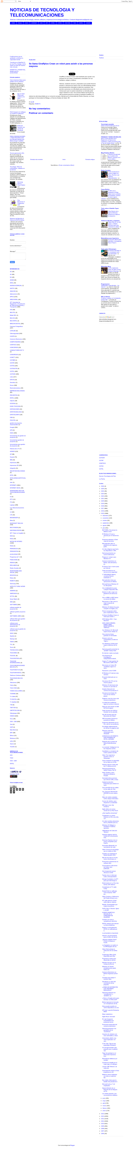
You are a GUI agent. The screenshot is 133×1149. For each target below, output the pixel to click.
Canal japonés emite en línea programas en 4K (110, 1071)
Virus (11, 718)
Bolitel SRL (13, 315)
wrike (11, 741)
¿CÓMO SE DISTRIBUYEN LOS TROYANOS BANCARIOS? (110, 988)
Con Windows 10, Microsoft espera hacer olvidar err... (110, 630)
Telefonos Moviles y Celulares (110, 220)
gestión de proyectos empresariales (16, 423)
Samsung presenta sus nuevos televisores (108, 553)
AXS (41, 23)
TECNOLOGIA (14, 650)
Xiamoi (12, 744)
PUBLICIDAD (13, 559)
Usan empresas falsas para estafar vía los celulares (18, 80)
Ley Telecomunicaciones (17, 507)
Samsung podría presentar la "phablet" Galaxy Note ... (110, 649)
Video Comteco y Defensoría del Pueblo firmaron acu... (110, 897)
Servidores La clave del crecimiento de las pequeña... (109, 983)
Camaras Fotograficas (16, 326)
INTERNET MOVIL (15, 488)
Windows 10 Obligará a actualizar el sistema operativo (109, 826)
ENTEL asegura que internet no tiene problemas (110, 924)
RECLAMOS (13, 565)
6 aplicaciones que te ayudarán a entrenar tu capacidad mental (16, 58)
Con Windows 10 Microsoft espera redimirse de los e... (110, 645)
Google (12, 427)
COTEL (53, 23)
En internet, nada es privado (110, 653)
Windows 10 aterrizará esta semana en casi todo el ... (110, 685)
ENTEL (81, 23)
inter (11, 482)
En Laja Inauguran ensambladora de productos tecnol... (108, 1020)
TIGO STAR (13, 688)
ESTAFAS (12, 403)
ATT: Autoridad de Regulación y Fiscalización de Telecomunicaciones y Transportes (17, 305)
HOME (13, 23)
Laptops (12, 505)
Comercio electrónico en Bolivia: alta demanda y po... (109, 562)
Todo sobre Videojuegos (108, 249)
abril (104, 1103)
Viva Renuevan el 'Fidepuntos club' (21, 202)
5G (11, 277)
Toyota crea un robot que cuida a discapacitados (109, 875)
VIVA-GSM (67, 23)
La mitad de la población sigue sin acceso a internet (110, 703)
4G (11, 274)
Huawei (12, 457)
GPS (11, 430)
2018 (102, 506)
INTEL (12, 475)
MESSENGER (14, 517)
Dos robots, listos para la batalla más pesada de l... (110, 1080)
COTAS (60, 23)
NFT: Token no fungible (16, 533)
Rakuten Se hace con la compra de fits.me (109, 963)
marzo (105, 1105)
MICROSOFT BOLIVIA (16, 523)
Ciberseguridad (14, 333)
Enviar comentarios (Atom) (66, 165)
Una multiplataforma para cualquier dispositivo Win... (110, 588)
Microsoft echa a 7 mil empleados (108, 1084)
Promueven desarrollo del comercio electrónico (109, 1025)
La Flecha (102, 479)
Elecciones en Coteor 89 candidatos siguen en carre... (109, 666)
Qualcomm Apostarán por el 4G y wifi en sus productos (110, 723)
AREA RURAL (14, 299)
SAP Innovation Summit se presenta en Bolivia (109, 719)
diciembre (106, 515)
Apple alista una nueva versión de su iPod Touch (110, 809)
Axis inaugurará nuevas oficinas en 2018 (109, 871)
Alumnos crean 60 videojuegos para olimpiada (107, 732)
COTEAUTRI (13, 368)
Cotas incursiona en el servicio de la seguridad (109, 571)
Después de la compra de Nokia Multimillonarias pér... (109, 743)
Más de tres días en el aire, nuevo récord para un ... (110, 858)
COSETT (12, 357)
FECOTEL (13, 420)
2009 (102, 1126)
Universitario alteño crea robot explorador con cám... (109, 1039)
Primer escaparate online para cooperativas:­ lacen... (110, 611)
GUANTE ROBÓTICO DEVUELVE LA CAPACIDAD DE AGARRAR (108, 915)
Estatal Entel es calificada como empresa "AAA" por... (109, 892)
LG (11, 512)
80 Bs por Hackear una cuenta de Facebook (21, 128)
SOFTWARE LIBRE (15, 616)
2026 (102, 486)
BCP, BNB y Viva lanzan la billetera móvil (109, 530)
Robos (12, 578)
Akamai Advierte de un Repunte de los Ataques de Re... (109, 1089)
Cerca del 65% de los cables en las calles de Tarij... (110, 788)
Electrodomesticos (15, 388)
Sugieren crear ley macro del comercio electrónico (110, 699)
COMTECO (13, 344)
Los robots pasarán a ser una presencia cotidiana (109, 1094)
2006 (102, 1133)
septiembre (106, 523)
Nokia (11, 538)
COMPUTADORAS (15, 342)
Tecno (11, 647)
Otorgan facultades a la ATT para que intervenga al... (110, 879)
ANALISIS (13, 291)
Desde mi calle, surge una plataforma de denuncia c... (109, 593)
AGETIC (12, 288)
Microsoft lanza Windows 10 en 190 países (110, 584)
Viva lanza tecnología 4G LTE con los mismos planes (109, 694)
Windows (12, 738)
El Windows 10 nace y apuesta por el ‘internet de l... (110, 535)
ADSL (11, 283)
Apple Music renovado (108, 1016)
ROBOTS (37, 104)
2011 (102, 1121)
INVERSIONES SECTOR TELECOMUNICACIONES (17, 491)
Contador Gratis (14, 774)
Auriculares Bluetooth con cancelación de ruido (109, 846)
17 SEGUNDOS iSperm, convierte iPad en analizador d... (109, 576)
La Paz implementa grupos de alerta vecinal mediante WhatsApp (114, 269)
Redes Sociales (14, 568)
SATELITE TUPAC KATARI (17, 586)
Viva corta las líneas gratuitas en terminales (109, 634)
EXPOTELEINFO (15, 414)
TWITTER (13, 707)
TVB (11, 704)
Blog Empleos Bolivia (107, 153)
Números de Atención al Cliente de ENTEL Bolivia (17, 219)
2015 (102, 513)
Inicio (64, 159)
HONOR (88, 23)
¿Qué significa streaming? (109, 813)
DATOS (12, 379)
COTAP (12, 363)
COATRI (12, 336)
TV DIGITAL (13, 699)
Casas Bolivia (105, 189)
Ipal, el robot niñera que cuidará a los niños (21, 96)
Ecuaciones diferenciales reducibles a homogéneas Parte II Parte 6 (114, 241)
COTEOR (12, 374)
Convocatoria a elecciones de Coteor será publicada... (109, 867)
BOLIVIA (12, 318)
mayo (104, 1100)
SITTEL (12, 596)
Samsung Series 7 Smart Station (21, 183)
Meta (11, 520)
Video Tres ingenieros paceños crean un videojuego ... (108, 756)
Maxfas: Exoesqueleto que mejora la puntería (109, 905)
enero (104, 1110)
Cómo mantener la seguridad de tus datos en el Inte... (110, 761)
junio (104, 1098)
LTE (11, 515)
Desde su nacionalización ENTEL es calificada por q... (109, 929)
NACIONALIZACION (16, 530)
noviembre (106, 518)
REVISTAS (13, 575)
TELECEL (13, 655)
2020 (102, 501)
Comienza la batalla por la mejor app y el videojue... (110, 1063)
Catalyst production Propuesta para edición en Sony (110, 783)
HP (11, 454)
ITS (11, 502)
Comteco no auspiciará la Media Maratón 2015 (109, 854)
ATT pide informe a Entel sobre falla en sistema (109, 901)
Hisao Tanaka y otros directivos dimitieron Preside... (108, 774)
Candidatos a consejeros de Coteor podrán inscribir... (110, 751)
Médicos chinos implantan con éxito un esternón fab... (109, 1076)
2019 (102, 503)
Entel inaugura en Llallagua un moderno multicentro (18, 112)
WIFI (11, 732)
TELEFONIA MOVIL (15, 672)
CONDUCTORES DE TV (17, 350)
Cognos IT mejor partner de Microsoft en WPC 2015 (110, 661)
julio (104, 528)
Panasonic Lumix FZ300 (109, 670)
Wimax (12, 735)
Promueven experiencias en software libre (110, 862)
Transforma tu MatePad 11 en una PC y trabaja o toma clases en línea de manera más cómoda (18, 65)
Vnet (11, 724)
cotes (11, 377)
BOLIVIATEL (13, 320)
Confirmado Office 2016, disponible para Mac (109, 955)
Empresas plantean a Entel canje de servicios (110, 540)
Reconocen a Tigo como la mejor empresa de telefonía (110, 603)
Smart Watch (13, 599)
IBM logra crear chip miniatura (108, 805)
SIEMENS (13, 590)
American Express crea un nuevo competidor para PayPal (109, 841)
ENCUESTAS (13, 395)
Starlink (12, 636)
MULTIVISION (14, 527)
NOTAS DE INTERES (16, 541)
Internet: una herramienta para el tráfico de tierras (109, 936)
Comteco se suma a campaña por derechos (109, 920)
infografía (12, 468)
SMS (11, 602)
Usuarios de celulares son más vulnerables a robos (110, 1034)
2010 (102, 1123)
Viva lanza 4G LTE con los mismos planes (109, 681)
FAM (11, 417)
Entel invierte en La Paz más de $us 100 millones (110, 883)
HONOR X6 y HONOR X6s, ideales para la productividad (18, 71)
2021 (102, 498)
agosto (105, 525)
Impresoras (13, 462)
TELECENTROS (14, 658)
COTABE (12, 360)
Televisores (13, 682)
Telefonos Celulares (15, 675)
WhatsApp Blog (106, 266)
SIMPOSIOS (13, 593)
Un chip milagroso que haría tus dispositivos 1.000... (110, 549)
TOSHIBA (12, 693)
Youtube (12, 746)
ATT (47, 23)
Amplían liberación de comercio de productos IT (110, 689)
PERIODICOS (14, 548)
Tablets (12, 641)
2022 (102, 496)
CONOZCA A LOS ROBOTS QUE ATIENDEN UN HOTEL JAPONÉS (110, 737)
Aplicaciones (13, 294)
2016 (102, 511)
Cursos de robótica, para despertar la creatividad (109, 801)
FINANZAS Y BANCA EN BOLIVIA (111, 137)
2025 (102, 488)
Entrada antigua (90, 159)
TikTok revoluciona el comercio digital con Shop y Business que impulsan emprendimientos (113, 175)
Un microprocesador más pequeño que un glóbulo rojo (110, 1049)
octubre (105, 520)
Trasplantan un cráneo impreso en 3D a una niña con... (110, 817)
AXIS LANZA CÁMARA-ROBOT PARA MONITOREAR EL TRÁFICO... (109, 625)
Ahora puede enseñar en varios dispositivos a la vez (110, 1006)
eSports (12, 400)
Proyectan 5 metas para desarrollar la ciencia (109, 959)
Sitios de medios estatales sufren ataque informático (110, 797)
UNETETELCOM (15, 710)
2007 (102, 1131)
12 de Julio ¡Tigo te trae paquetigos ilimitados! (109, 1044)
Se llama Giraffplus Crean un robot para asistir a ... (110, 615)
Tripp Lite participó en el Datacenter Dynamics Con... (109, 1054)
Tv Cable (12, 696)
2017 (102, 508)
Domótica (12, 382)
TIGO (74, 23)
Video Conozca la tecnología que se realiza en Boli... (110, 850)
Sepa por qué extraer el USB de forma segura (110, 707)
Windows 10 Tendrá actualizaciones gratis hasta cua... (109, 968)
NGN (11, 536)
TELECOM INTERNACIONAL (15, 661)
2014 (102, 1113)
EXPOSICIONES (14, 409)
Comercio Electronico (16, 339)
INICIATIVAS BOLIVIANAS (17, 471)
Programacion (105, 284)
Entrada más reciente (36, 159)
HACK (26, 23)
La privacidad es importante (110, 933)
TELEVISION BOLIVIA (16, 678)
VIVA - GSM (13, 721)
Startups (12, 639)
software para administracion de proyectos (15, 624)
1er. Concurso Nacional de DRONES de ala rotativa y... (109, 793)
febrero (105, 1108)
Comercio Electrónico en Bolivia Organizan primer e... (110, 973)
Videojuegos (13, 713)
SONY (11, 633)
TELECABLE (13, 652)
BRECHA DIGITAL (15, 323)
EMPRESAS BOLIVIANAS (17, 391)
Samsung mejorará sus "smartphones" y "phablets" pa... (109, 994)
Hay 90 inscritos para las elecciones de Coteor (109, 715)
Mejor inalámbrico (107, 1014)
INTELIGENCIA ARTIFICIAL (18, 478)
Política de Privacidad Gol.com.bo (110, 125)
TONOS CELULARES (16, 691)
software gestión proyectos (17, 611)
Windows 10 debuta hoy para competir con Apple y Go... (110, 607)
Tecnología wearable (107, 124)
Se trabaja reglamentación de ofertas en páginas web (110, 727)
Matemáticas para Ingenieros (110, 238)
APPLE (12, 296)
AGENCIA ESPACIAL (16, 285)
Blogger (72, 1145)
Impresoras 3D (14, 465)
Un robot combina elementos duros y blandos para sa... (110, 821)
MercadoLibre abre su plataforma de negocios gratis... (109, 545)
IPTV (11, 499)
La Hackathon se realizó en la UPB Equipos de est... (110, 945)
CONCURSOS (14, 347)
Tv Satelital (13, 702)
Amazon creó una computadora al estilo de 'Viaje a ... (110, 639)
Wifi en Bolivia (105, 296)
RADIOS (12, 562)
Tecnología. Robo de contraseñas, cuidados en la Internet (17, 168)
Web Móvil (13, 730)
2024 (102, 491)
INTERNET (34, 23)
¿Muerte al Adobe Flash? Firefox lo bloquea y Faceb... (109, 941)
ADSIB (12, 280)
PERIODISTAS (14, 551)
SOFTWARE (13, 604)
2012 (102, 1118)
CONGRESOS (14, 354)
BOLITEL (12, 312)
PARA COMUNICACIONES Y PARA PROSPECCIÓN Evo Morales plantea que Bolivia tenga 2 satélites (17, 139)
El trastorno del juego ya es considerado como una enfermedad (114, 252)
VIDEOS (12, 716)
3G (11, 271)
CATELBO (13, 330)
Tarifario (101, 58)
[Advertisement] (64, 40)
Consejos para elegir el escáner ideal (108, 978)
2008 (102, 1128)
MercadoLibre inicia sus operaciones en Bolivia (109, 580)
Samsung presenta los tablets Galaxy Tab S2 (109, 769)
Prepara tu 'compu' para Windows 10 (109, 557)
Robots (20, 23)
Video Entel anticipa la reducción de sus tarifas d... (109, 950)
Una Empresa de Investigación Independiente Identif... (109, 657)
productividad (14, 554)
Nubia (11, 546)
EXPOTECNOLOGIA (16, 412)
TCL (11, 644)
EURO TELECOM (15, 406)
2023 (102, 493)
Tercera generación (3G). (17, 153)
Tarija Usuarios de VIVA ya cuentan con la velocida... (110, 711)
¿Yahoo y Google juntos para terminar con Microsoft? (110, 998)
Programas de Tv (15, 557)
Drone (11, 385)
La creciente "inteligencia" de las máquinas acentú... (110, 747)
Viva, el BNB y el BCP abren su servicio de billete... (110, 598)
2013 (102, 1116)
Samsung (12, 583)
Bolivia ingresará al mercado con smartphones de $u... (110, 1002)
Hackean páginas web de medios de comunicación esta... (110, 836)
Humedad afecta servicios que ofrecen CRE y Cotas (110, 778)
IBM (11, 460)
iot (10, 496)
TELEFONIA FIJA (15, 670)
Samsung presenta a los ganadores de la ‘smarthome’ (109, 1030)
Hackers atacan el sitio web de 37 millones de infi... (110, 765)
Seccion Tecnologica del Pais (107, 476)
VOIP (11, 727)
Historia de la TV (14, 448)
